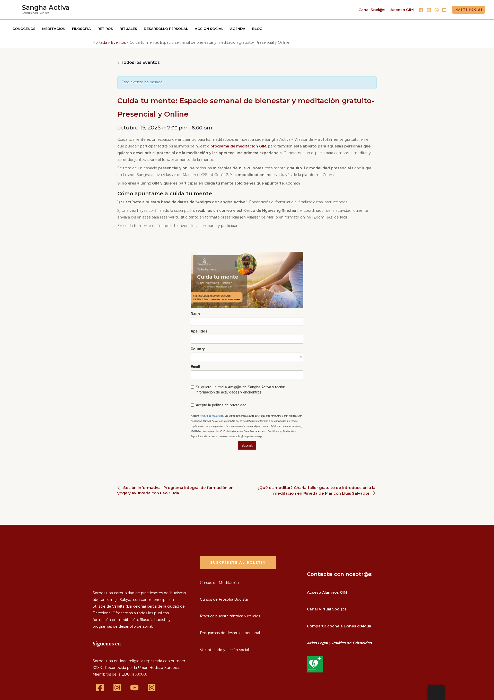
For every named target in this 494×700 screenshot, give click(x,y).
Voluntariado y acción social (224, 649)
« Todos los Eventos (138, 62)
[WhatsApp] (436, 10)
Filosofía (81, 29)
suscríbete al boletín (238, 562)
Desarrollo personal (166, 29)
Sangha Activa (45, 7)
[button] (468, 10)
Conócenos (24, 29)
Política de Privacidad (352, 643)
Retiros (105, 29)
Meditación (53, 29)
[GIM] (151, 687)
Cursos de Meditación (219, 582)
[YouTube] (444, 10)
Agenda (237, 29)
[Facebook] (421, 10)
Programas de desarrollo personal (230, 633)
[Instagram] (429, 10)
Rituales (128, 29)
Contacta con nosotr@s (339, 574)
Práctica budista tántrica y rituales (230, 616)
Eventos (118, 42)
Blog (257, 29)
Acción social (209, 29)
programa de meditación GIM (238, 146)
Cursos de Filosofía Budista (224, 599)
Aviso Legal (317, 643)
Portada (100, 42)
